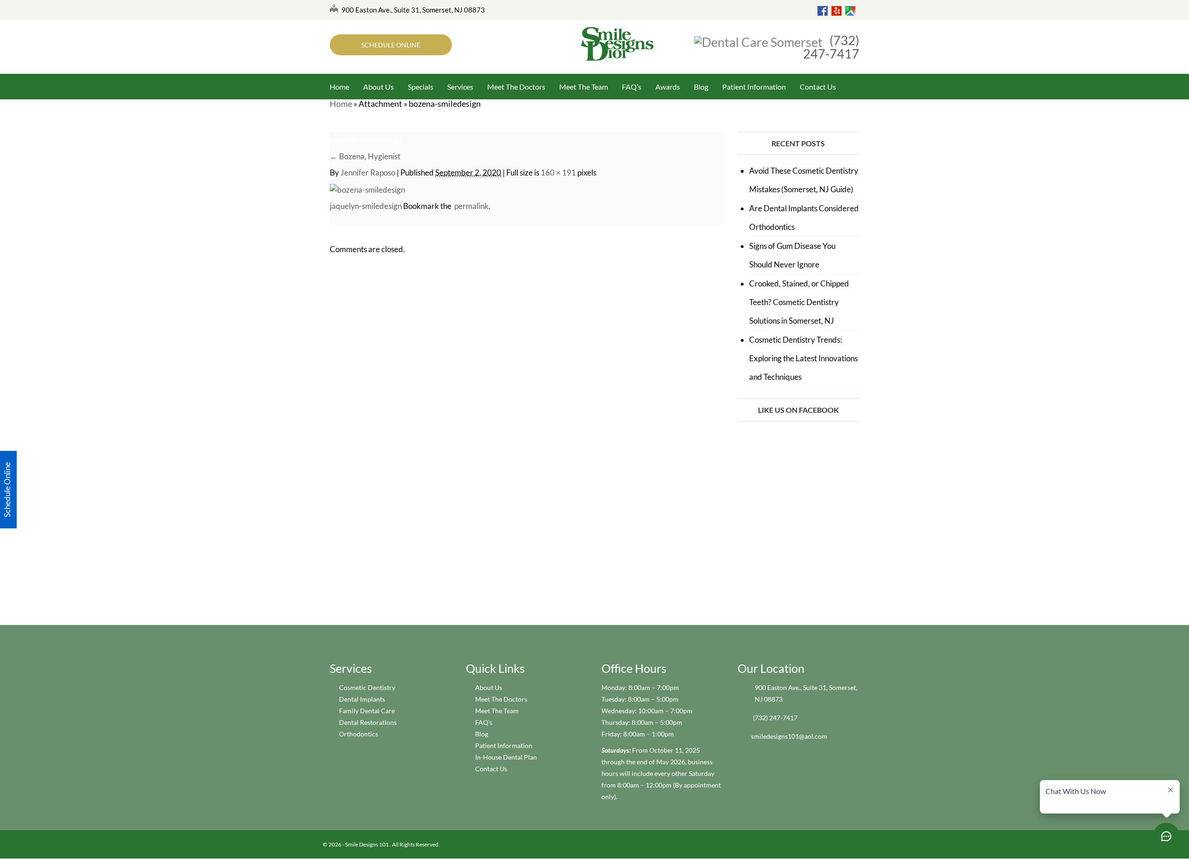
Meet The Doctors (516, 86)
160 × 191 (558, 172)
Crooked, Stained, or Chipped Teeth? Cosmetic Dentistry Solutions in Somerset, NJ (799, 302)
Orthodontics (358, 734)
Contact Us (818, 86)
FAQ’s (631, 86)
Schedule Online (390, 45)
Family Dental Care (367, 711)
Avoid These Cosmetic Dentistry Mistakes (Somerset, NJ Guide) (803, 180)
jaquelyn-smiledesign (366, 206)
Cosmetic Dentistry (367, 687)
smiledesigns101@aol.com (789, 736)
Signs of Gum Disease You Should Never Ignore (792, 255)
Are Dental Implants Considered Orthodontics (804, 217)
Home (339, 86)
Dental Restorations (368, 722)
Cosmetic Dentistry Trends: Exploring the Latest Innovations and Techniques (803, 358)
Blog (701, 86)
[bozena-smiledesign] (367, 189)
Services (460, 86)
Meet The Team (583, 86)
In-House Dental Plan (506, 757)
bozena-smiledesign (366, 140)
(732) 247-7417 (831, 47)
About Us (378, 86)
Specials (420, 86)
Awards (667, 86)
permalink (470, 206)
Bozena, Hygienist (365, 156)
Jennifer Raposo (367, 172)
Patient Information (754, 86)
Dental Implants (362, 699)
